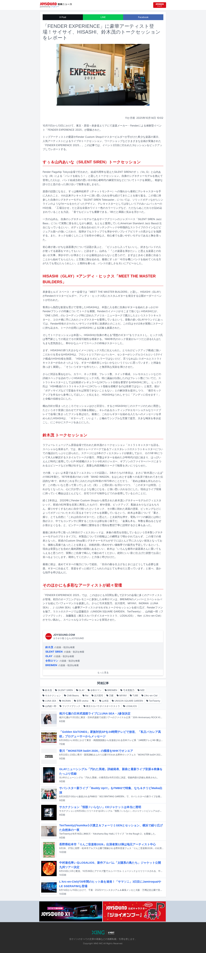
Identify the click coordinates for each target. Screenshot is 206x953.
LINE (103, 17)
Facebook (143, 17)
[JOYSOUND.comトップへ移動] (159, 5)
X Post (62, 17)
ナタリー (55, 6)
